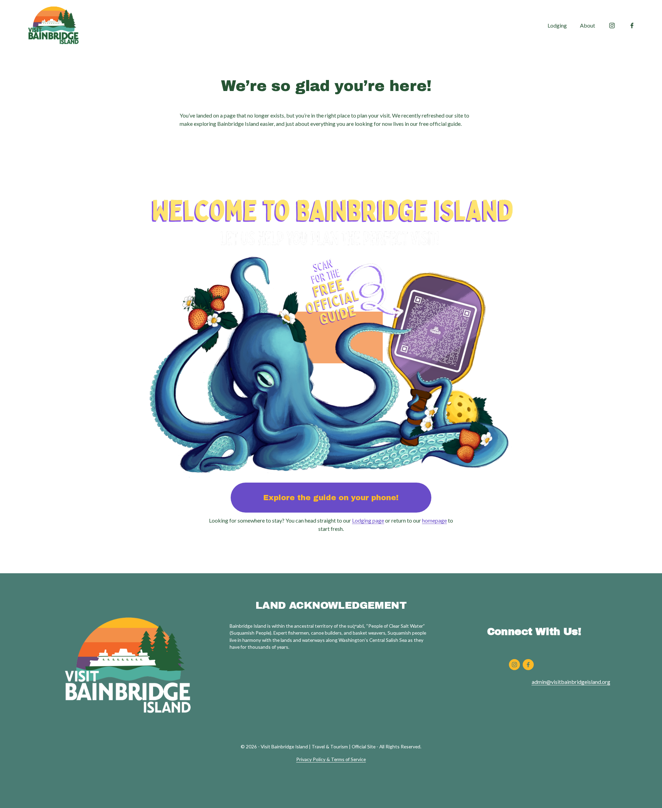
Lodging (557, 25)
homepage (434, 520)
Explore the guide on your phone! (331, 498)
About (587, 25)
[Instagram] (612, 25)
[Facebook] (632, 25)
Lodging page (368, 520)
